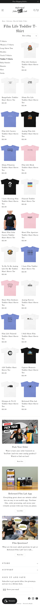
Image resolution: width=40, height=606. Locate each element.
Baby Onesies (5, 63)
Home (3, 21)
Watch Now (20, 461)
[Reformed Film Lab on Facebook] (29, 598)
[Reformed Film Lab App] (20, 478)
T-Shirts (3, 41)
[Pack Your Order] (20, 432)
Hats (2, 70)
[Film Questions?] (20, 528)
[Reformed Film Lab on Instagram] (33, 598)
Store (6, 563)
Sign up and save (14, 577)
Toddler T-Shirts (6, 59)
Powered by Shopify (28, 603)
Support (8, 570)
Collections (9, 21)
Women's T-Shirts (7, 45)
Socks (2, 73)
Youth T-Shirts (6, 55)
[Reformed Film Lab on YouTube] (37, 598)
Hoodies (3, 52)
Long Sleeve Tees (6, 48)
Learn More (20, 511)
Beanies (3, 66)
